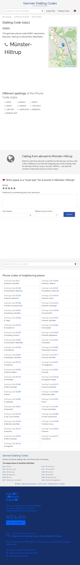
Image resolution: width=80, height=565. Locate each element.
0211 (48, 469)
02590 (12, 369)
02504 (12, 318)
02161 (51, 480)
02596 (12, 347)
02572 (50, 436)
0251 (12, 280)
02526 (12, 325)
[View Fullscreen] (52, 37)
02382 (12, 384)
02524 (12, 443)
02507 (50, 340)
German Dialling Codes (40, 3)
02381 (50, 406)
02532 (12, 362)
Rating (5, 185)
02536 (12, 295)
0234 (47, 472)
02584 (50, 391)
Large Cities (50, 11)
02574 (12, 428)
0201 (9, 469)
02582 (50, 325)
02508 (50, 310)
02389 (12, 391)
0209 (49, 477)
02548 (50, 421)
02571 (50, 355)
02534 (50, 295)
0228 (7, 477)
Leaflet (64, 66)
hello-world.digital (15, 523)
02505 (12, 355)
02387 (12, 340)
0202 (8, 475)
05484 (50, 414)
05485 (12, 399)
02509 (50, 332)
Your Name (7, 211)
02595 (12, 436)
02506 (50, 280)
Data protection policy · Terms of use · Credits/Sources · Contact (43, 484)
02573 (12, 377)
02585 (50, 347)
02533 (50, 303)
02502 (50, 369)
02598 (12, 303)
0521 (47, 475)
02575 (50, 384)
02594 (50, 428)
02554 (12, 414)
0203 (8, 472)
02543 (12, 421)
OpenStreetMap (72, 66)
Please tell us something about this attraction (21, 192)
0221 (6, 466)
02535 (50, 288)
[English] (75, 11)
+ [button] (52, 30)
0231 (48, 466)
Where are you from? (43, 211)
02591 (50, 362)
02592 (50, 399)
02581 (12, 406)
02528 (50, 377)
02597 (50, 318)
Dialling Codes (63, 11)
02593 (12, 310)
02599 (12, 332)
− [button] (52, 33)
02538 (12, 288)
